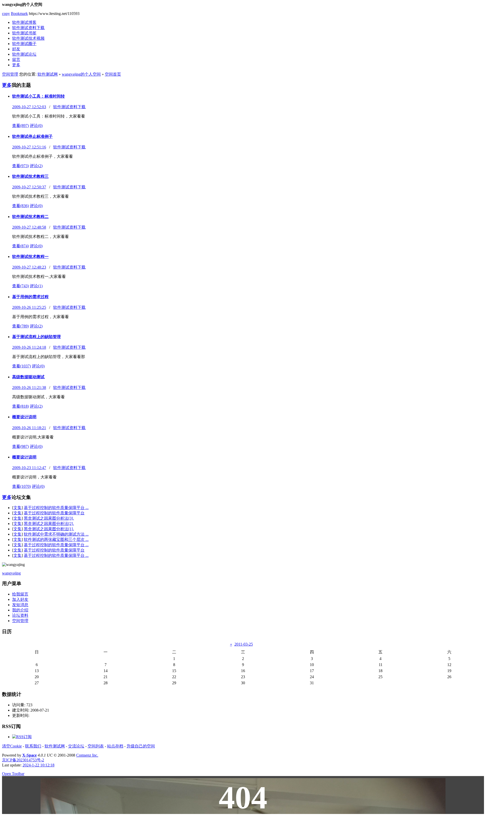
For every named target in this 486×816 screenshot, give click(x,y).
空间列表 (96, 746)
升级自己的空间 (141, 746)
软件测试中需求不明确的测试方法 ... (56, 534)
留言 (16, 59)
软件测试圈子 (24, 43)
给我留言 (20, 594)
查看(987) (20, 446)
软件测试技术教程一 (30, 256)
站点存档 (115, 746)
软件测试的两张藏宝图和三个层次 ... (56, 539)
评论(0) (36, 125)
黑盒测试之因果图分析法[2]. (49, 523)
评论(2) (36, 166)
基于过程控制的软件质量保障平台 (54, 513)
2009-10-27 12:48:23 (29, 267)
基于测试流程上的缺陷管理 (36, 337)
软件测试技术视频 (28, 38)
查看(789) (20, 326)
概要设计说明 (24, 417)
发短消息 (20, 605)
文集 (17, 507)
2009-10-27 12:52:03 (29, 107)
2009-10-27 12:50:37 (29, 187)
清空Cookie (12, 746)
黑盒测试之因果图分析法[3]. (49, 518)
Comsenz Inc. (87, 755)
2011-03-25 (243, 644)
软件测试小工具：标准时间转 (38, 96)
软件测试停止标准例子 (32, 136)
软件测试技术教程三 (30, 176)
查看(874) (20, 246)
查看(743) (20, 286)
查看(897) (20, 125)
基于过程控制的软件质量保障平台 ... (56, 507)
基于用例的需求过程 (30, 297)
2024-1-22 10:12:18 (38, 765)
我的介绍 (20, 610)
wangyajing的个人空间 (81, 74)
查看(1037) (21, 366)
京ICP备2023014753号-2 (23, 760)
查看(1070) (21, 486)
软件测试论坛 (24, 54)
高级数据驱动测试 (28, 377)
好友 (16, 49)
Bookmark (19, 13)
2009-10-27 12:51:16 (29, 147)
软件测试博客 (24, 22)
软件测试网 (47, 74)
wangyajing (11, 573)
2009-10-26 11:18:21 (29, 428)
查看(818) (20, 406)
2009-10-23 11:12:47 (29, 468)
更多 (16, 65)
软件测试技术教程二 (30, 216)
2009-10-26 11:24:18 (29, 347)
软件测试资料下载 (28, 28)
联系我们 (33, 746)
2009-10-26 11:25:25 (29, 307)
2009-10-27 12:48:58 (29, 227)
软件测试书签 (24, 33)
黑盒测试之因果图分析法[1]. (49, 529)
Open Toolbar (13, 773)
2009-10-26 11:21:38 (29, 387)
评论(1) (36, 286)
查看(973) (20, 166)
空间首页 (113, 74)
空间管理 (10, 74)
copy (6, 13)
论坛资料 (20, 615)
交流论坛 (76, 746)
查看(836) (20, 206)
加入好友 (20, 599)
